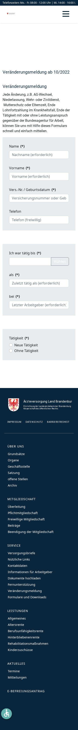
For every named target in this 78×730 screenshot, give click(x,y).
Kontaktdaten (17, 566)
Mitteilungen (17, 677)
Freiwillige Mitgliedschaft (26, 519)
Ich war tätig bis (25, 253)
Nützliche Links (19, 559)
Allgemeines (17, 618)
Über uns (15, 446)
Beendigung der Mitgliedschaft (31, 532)
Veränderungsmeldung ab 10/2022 (36, 72)
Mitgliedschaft (21, 499)
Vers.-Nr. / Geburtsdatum (32, 189)
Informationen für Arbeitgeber (30, 572)
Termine (14, 671)
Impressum (14, 421)
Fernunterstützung (21, 584)
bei (14, 296)
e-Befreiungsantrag (26, 691)
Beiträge (14, 525)
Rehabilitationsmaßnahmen (28, 643)
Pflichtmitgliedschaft (23, 513)
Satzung (14, 473)
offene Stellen (18, 479)
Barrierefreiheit (58, 421)
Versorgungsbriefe (21, 553)
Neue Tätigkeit (26, 345)
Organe (13, 460)
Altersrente (16, 625)
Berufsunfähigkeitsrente (25, 631)
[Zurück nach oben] (70, 722)
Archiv (12, 485)
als (14, 274)
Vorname (19, 168)
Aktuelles (16, 663)
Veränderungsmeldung (25, 591)
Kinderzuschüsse (20, 650)
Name (16, 146)
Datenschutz (34, 421)
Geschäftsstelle (19, 466)
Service (14, 545)
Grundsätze (16, 454)
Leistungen (17, 611)
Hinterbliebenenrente (23, 637)
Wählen (60, 261)
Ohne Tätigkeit (26, 350)
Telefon (15, 211)
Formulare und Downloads (27, 597)
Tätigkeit (19, 338)
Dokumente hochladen (24, 578)
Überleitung (16, 507)
